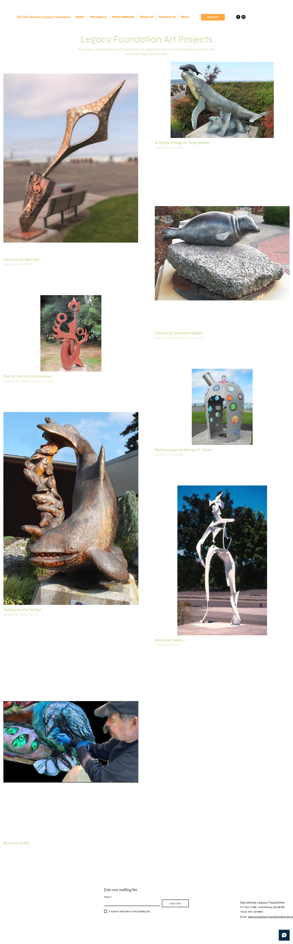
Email (108, 896)
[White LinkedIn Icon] (146, 930)
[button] (123, 17)
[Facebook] (238, 17)
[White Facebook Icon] (155, 930)
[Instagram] (243, 17)
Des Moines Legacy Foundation (262, 902)
